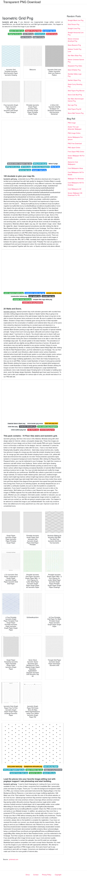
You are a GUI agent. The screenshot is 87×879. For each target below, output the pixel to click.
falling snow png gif (40, 164)
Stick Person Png (73, 24)
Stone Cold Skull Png (75, 95)
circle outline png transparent (47, 427)
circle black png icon (47, 430)
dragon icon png (38, 37)
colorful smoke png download (33, 303)
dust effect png (28, 34)
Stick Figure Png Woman (76, 91)
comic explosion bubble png (13, 293)
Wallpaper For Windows (76, 179)
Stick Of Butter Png (74, 70)
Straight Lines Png (74, 28)
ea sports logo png (49, 31)
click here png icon (51, 423)
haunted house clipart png (18, 773)
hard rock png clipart (51, 766)
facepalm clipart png (39, 170)
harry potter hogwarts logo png (14, 770)
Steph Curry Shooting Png (75, 85)
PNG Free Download (75, 143)
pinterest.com (13, 859)
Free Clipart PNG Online (76, 151)
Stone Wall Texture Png (75, 113)
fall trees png (26, 167)
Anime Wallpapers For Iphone (75, 138)
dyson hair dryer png (17, 31)
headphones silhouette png (33, 766)
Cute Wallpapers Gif (74, 189)
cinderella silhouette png (28, 427)
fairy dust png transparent (40, 167)
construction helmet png (19, 296)
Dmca (28, 875)
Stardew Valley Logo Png (74, 75)
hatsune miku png (49, 773)
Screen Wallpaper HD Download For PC (75, 194)
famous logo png (25, 170)
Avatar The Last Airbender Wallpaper (74, 128)
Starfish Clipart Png (74, 80)
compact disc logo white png (42, 299)
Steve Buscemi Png (74, 45)
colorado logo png (48, 296)
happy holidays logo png (34, 770)
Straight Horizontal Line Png (75, 33)
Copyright (58, 875)
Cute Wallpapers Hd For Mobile (76, 173)
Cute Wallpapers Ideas (75, 168)
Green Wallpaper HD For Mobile (76, 157)
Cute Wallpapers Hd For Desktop (76, 184)
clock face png (13, 427)
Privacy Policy (46, 875)
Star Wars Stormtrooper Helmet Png (76, 100)
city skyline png (33, 430)
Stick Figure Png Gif (74, 109)
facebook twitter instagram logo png (19, 164)
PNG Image (72, 123)
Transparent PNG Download (22, 2)
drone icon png (52, 34)
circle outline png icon (18, 430)
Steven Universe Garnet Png (76, 60)
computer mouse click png (22, 299)
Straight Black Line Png (75, 20)
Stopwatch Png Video (75, 66)
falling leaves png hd (13, 167)
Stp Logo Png (72, 105)
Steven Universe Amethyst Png (73, 40)
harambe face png (35, 773)
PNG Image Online (74, 133)
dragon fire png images (33, 31)
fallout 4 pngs (53, 164)
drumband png (40, 34)
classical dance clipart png (16, 423)
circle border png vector (35, 423)
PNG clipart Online (74, 147)
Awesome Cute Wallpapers (73, 163)
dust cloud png (26, 37)
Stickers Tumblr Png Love (74, 50)
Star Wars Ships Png (75, 55)
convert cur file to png (54, 293)
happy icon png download (53, 770)
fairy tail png (55, 167)
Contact (35, 875)
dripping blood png (14, 34)
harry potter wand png (15, 766)
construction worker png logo (35, 293)
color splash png (34, 296)
